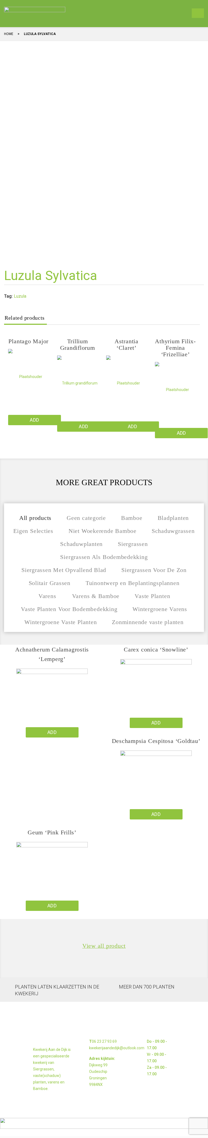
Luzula (20, 296)
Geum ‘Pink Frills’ (52, 832)
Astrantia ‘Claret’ (126, 344)
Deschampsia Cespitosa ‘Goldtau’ (156, 741)
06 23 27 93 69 (104, 1041)
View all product (104, 946)
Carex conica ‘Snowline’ (156, 649)
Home (8, 34)
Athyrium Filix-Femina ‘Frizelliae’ (175, 348)
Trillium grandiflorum (77, 344)
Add (34, 420)
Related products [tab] (25, 318)
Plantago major (28, 341)
